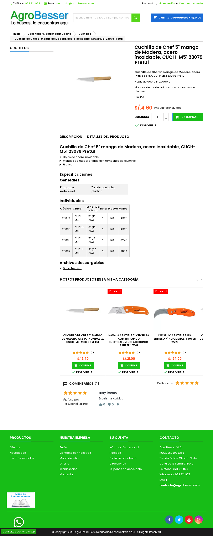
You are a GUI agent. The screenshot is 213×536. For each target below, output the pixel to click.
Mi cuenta (66, 474)
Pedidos (115, 453)
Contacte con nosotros (75, 453)
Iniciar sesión (166, 3)
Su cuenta (119, 437)
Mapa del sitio (69, 458)
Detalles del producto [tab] (108, 136)
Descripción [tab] (71, 136)
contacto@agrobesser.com (75, 3)
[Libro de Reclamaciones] (21, 500)
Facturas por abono (123, 458)
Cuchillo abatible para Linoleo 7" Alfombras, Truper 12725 (175, 339)
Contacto (169, 437)
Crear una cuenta (191, 3)
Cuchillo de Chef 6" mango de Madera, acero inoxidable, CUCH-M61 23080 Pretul (83, 339)
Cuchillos (19, 48)
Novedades (18, 453)
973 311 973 (32, 3)
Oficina (64, 464)
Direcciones (118, 464)
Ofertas (15, 447)
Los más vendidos (22, 458)
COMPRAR (187, 117)
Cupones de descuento (126, 469)
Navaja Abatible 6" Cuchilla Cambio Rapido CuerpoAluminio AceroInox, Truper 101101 (128, 340)
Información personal (124, 447)
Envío (63, 447)
